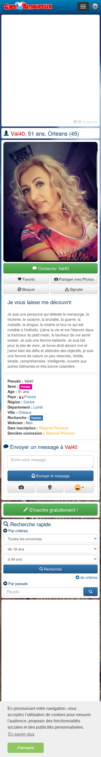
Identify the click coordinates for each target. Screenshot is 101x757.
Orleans (24, 412)
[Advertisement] (50, 67)
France (29, 396)
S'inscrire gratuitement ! (53, 509)
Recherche (52, 569)
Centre (29, 401)
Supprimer (89, 121)
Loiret (38, 407)
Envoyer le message (52, 475)
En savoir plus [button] (21, 734)
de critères (88, 577)
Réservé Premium (54, 427)
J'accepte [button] (25, 748)
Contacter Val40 (53, 268)
